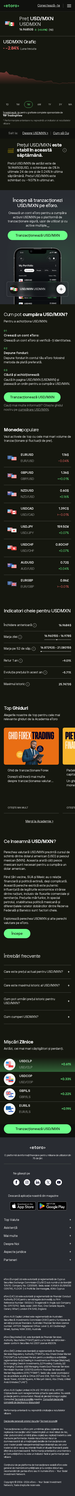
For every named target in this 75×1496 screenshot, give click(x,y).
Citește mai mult (18, 807)
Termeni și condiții (48, 1421)
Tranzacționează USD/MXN (37, 235)
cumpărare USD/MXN (33, 409)
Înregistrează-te (11, 112)
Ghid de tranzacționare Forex (28, 770)
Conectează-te (49, 5)
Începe (17, 934)
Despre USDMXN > (35, 133)
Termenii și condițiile (24, 1399)
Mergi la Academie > (39, 821)
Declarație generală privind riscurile (21, 1421)
